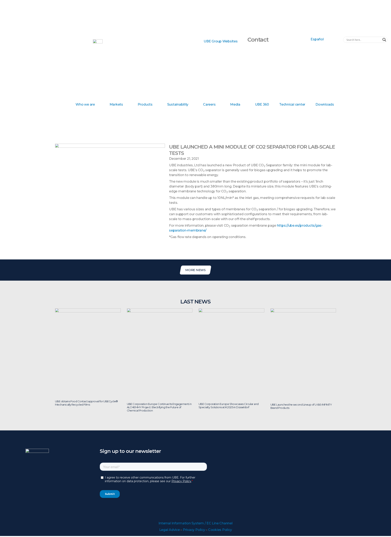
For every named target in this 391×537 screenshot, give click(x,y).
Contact (258, 39)
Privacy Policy (194, 530)
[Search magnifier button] (384, 40)
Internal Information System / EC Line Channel (195, 523)
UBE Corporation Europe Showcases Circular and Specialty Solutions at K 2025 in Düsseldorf (229, 405)
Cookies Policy (220, 530)
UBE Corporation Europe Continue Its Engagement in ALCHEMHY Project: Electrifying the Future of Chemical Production (159, 407)
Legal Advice (169, 530)
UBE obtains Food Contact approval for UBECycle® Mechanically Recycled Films (86, 403)
